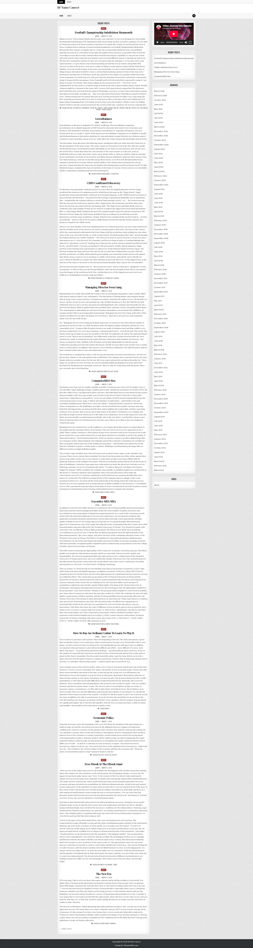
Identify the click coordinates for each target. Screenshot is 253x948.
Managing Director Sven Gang (103, 287)
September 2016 (161, 328)
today (104, 109)
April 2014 (158, 381)
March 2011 (159, 470)
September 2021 (161, 185)
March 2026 (159, 91)
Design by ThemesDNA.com (126, 945)
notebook (144, 108)
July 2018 (158, 247)
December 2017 (161, 278)
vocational (115, 624)
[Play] (157, 42)
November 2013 (161, 403)
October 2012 (160, 448)
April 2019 (158, 212)
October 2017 (160, 287)
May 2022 (158, 162)
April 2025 (158, 113)
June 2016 (158, 341)
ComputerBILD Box (103, 380)
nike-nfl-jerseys (119, 108)
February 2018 (160, 269)
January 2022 (160, 180)
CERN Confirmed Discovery (103, 183)
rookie (98, 109)
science (116, 278)
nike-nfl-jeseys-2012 (133, 108)
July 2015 (158, 363)
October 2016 (160, 323)
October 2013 (160, 408)
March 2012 (159, 461)
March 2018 (159, 265)
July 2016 (158, 336)
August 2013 (159, 417)
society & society (111, 755)
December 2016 (161, 319)
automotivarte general (107, 923)
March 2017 (159, 310)
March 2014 (159, 385)
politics (101, 755)
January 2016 (160, 359)
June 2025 (158, 105)
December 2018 (161, 229)
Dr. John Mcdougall (125, 331)
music (107, 708)
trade (115, 864)
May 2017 (158, 301)
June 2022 (158, 158)
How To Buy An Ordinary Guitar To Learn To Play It (103, 633)
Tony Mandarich (128, 527)
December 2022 (161, 131)
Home (61, 2)
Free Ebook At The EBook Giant (104, 764)
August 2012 (159, 452)
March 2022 (159, 171)
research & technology (104, 278)
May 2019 (158, 207)
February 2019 (160, 221)
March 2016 (159, 350)
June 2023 (158, 122)
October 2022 (160, 140)
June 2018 (158, 252)
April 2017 (158, 305)
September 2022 (161, 145)
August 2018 (159, 243)
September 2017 (161, 292)
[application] (174, 34)
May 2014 (158, 376)
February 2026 (160, 96)
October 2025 (160, 100)
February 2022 (160, 176)
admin (97, 36)
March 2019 (159, 216)
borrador (85, 108)
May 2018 (158, 256)
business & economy (105, 864)
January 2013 (160, 439)
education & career (103, 624)
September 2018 (161, 238)
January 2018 (160, 274)
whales (109, 109)
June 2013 (158, 426)
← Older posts (66, 929)
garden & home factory (105, 371)
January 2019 (160, 225)
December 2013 (161, 399)
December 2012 (161, 443)
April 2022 (158, 167)
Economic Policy (103, 717)
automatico (77, 108)
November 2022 (161, 136)
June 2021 (158, 194)
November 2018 (161, 234)
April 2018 (158, 261)
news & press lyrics (107, 492)
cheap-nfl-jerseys (96, 108)
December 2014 (160, 368)
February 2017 (160, 314)
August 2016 (159, 332)
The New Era (103, 874)
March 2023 (159, 127)
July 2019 (158, 198)
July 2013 (158, 421)
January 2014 (160, 394)
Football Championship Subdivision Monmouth (103, 32)
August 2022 (159, 149)
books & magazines (103, 174)
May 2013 (158, 430)
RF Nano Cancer (68, 7)
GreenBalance (103, 118)
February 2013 (160, 435)
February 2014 (160, 390)
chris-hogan (108, 108)
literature (114, 174)
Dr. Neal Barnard (80, 240)
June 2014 (158, 372)
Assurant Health (73, 69)
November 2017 (161, 283)
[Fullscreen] (190, 42)
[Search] (194, 15)
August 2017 (159, 296)
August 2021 (159, 189)
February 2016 (160, 354)
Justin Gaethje (129, 345)
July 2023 (158, 118)
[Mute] (186, 42)
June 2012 (158, 457)
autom (69, 108)
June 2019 (158, 203)
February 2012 (160, 466)
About (69, 2)
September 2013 (161, 412)
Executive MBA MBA (103, 501)
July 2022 (158, 154)
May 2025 (158, 109)
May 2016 (158, 345)
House (116, 371)
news (104, 28)
